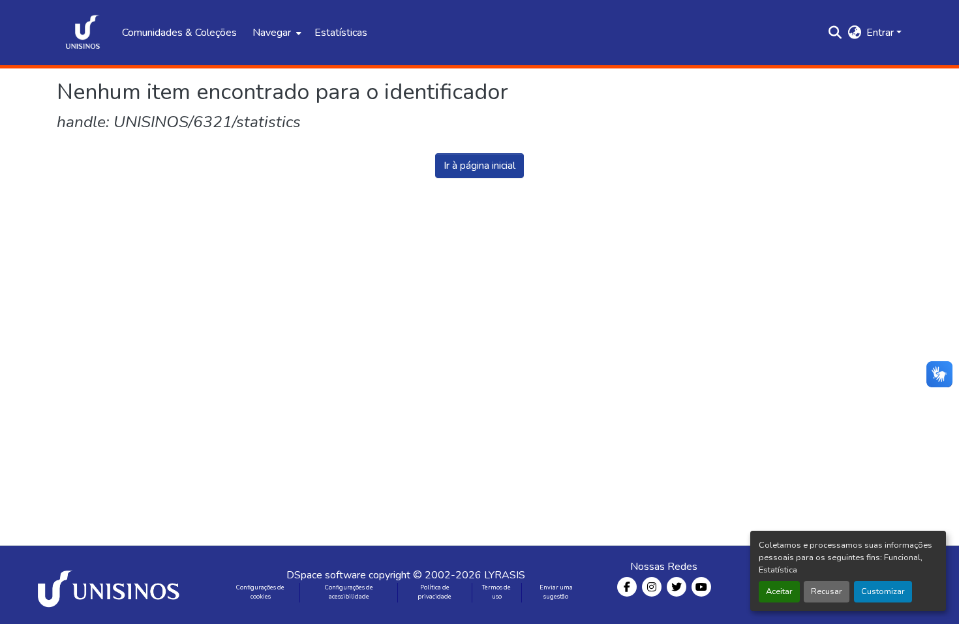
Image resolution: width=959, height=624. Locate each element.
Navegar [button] (271, 32)
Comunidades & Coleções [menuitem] (179, 32)
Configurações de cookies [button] (260, 592)
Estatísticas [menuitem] (340, 32)
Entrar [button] (881, 32)
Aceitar (779, 591)
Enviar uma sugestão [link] (556, 592)
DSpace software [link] (326, 575)
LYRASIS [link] (504, 575)
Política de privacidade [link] (434, 592)
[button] (83, 33)
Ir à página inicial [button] (479, 165)
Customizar (883, 591)
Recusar (826, 591)
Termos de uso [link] (496, 592)
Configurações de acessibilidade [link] (349, 592)
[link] (111, 585)
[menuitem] (275, 32)
